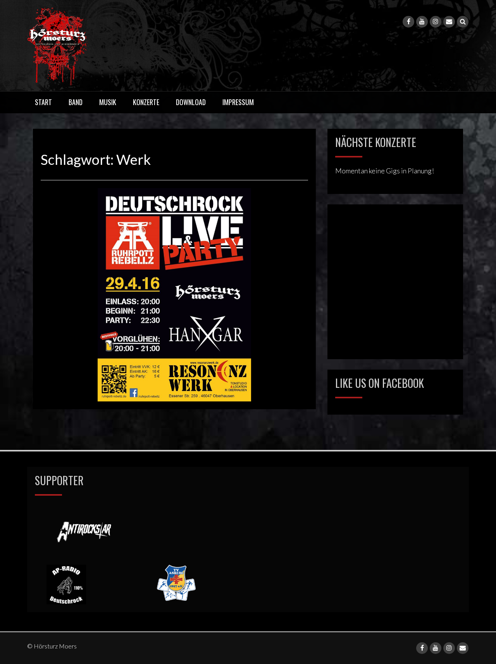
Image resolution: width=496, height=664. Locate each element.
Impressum (238, 102)
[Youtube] (422, 22)
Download (191, 102)
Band (76, 102)
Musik (107, 102)
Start (43, 102)
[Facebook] (408, 22)
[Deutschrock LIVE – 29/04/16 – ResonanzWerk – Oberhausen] (174, 294)
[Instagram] (435, 22)
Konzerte (146, 102)
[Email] (449, 22)
